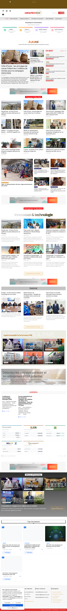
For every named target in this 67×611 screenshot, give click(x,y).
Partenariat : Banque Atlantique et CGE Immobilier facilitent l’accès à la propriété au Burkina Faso (33, 347)
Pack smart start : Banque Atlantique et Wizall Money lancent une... (32, 231)
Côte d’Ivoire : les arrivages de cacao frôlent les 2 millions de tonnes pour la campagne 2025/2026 (14, 69)
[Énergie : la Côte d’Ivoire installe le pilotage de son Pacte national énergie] (11, 305)
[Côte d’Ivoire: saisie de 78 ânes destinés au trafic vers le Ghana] (56, 143)
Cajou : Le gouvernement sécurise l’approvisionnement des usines (16, 185)
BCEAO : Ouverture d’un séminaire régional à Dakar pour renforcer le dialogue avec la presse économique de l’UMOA (54, 485)
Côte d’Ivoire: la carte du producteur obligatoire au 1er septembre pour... (54, 132)
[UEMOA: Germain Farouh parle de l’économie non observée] (33, 497)
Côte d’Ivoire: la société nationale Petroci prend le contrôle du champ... (54, 294)
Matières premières (5, 182)
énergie (33, 288)
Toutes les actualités (49, 58)
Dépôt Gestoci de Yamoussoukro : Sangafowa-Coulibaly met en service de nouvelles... (32, 295)
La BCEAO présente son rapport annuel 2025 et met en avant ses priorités (32, 486)
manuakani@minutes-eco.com (26, 601)
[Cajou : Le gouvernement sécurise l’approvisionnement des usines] (17, 170)
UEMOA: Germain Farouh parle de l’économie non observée (32, 500)
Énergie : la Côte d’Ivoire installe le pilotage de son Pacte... (11, 293)
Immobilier (6, 362)
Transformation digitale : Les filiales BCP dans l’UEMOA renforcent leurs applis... (10, 257)
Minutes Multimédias (57, 600)
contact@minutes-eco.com (41, 592)
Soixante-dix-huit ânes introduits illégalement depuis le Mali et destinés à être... (55, 57)
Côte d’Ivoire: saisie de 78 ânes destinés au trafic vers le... (55, 150)
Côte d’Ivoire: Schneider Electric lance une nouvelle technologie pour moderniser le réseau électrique (53, 359)
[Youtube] (3, 14)
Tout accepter (13, 605)
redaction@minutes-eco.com (41, 597)
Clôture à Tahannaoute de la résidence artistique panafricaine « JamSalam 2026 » (41, 190)
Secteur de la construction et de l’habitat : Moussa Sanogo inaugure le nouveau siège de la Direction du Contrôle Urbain (13, 359)
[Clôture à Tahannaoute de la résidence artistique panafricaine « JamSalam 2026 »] (41, 181)
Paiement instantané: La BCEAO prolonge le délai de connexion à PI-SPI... (55, 231)
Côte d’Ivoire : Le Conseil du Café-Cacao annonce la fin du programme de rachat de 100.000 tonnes (58, 190)
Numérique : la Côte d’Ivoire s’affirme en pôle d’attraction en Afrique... (10, 113)
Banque (25, 502)
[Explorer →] (57, 376)
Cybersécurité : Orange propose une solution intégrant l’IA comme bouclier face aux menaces (11, 500)
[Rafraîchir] (65, 456)
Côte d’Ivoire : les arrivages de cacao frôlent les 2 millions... (33, 112)
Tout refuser (18, 602)
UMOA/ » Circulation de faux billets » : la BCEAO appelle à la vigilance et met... (36, 78)
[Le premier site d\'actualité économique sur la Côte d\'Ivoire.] (33, 12)
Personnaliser (7, 602)
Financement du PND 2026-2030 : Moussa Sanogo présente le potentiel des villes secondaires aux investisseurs (33, 359)
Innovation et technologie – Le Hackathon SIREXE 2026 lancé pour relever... (33, 257)
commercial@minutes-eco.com (42, 594)
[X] (10, 11)
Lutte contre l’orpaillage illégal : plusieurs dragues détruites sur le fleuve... (10, 151)
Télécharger (7, 552)
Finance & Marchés (57, 592)
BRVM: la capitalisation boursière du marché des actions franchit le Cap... (31, 132)
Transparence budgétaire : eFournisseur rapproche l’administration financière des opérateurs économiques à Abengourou (53, 345)
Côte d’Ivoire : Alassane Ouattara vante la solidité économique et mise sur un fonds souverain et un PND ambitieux (58, 171)
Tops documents (56, 602)
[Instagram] (7, 11)
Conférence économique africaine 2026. (7, 398)
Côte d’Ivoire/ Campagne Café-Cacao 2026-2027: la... (37, 60)
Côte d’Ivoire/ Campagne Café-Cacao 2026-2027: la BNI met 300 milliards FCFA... (55, 113)
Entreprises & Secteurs (8, 349)
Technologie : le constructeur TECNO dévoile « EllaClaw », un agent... (55, 257)
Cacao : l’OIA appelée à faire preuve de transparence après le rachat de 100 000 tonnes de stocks (41, 171)
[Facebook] (3, 11)
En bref (47, 73)
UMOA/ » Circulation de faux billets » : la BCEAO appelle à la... (11, 131)
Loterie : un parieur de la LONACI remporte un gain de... (33, 150)
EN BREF (49, 51)
